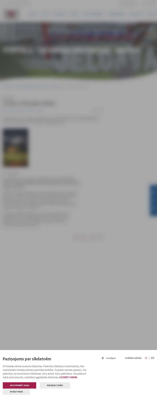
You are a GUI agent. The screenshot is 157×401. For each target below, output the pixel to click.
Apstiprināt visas (19, 385)
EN (152, 358)
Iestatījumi (111, 358)
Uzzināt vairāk (68, 377)
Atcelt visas (16, 391)
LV (146, 358)
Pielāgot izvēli (55, 385)
